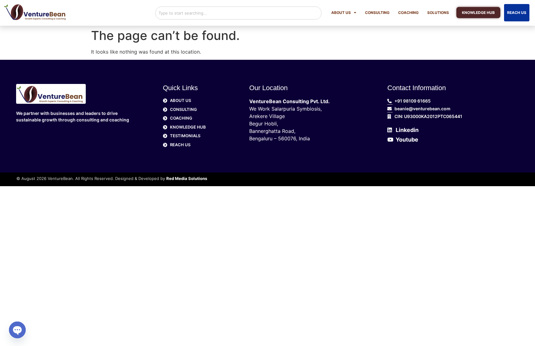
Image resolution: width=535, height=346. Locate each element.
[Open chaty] (17, 330)
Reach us (516, 12)
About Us (341, 12)
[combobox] (238, 13)
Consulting (377, 12)
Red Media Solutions (186, 178)
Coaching (408, 12)
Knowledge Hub (478, 12)
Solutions (438, 12)
